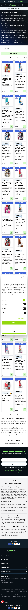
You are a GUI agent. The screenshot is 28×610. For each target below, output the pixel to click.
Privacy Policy (18, 470)
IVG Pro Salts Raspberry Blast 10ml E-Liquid (20, 168)
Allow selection (14, 327)
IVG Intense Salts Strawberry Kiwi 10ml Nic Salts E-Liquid (6, 63)
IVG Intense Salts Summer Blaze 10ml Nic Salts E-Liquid (7, 204)
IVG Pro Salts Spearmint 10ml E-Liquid (6, 96)
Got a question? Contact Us (13, 483)
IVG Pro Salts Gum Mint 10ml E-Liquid (20, 203)
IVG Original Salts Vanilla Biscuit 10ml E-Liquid (6, 168)
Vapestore (12, 605)
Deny (14, 331)
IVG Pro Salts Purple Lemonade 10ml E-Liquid (20, 345)
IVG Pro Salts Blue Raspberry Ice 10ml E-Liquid (20, 63)
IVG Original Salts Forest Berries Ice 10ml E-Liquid (20, 132)
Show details (21, 318)
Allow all (14, 322)
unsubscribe (14, 469)
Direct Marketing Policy (14, 471)
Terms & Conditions (9, 470)
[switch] (24, 304)
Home (2, 48)
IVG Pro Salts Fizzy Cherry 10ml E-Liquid (20, 379)
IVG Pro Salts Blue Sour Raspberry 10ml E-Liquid (7, 345)
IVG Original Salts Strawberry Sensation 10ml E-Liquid (7, 238)
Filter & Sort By (13, 53)
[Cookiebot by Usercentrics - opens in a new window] (20, 277)
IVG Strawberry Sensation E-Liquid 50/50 (6, 380)
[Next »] (23, 57)
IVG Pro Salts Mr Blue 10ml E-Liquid (20, 96)
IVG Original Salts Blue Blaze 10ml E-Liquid (7, 131)
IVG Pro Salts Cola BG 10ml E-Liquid (20, 237)
